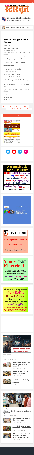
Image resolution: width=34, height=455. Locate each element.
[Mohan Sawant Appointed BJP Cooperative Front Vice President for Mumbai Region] (7, 435)
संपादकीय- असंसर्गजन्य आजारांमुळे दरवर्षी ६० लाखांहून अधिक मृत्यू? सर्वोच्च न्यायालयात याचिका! (21, 364)
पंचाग (4, 37)
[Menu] (2, 1)
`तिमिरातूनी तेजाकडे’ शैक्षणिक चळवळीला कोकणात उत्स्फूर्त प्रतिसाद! (16, 106)
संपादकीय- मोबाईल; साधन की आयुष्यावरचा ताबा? (13, 357)
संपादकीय (9, 354)
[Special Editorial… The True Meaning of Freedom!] (7, 373)
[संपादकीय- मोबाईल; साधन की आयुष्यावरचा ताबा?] (17, 344)
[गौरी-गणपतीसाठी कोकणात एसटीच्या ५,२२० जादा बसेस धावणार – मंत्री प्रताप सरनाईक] (7, 428)
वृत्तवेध (4, 409)
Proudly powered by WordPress (10, 450)
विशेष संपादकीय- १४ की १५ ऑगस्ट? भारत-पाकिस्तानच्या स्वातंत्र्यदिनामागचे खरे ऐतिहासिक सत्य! (22, 381)
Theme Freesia (17, 452)
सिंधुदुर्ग (7, 409)
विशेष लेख (4, 354)
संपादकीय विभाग (6, 359)
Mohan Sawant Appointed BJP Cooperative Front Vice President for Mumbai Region (21, 435)
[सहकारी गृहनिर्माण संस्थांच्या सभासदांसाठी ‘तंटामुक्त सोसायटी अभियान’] (7, 420)
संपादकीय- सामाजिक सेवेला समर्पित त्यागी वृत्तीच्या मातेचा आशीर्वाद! (18, 109)
